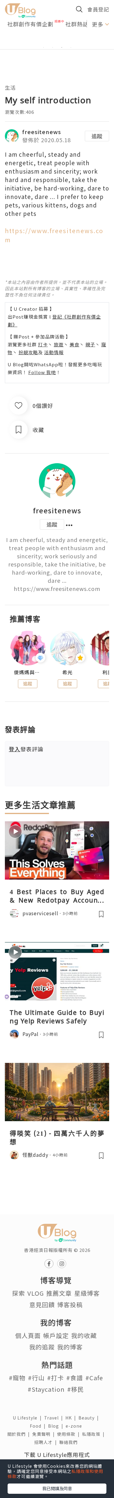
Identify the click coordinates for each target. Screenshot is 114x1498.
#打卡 (55, 1377)
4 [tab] (71, 47)
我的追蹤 (42, 1346)
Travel (54, 1418)
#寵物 (17, 1377)
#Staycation (46, 1389)
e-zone (75, 1426)
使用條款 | (69, 1434)
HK (71, 1418)
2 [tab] (53, 47)
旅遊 (59, 344)
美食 (74, 344)
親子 (90, 344)
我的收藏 (84, 1335)
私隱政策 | (94, 1434)
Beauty (89, 1418)
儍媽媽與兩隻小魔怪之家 (28, 672)
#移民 (75, 1389)
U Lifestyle (28, 1418)
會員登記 (98, 9)
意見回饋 (42, 1304)
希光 (67, 672)
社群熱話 (76, 24)
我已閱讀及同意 (57, 1488)
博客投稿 (70, 1304)
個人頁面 (28, 1335)
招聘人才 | (46, 1442)
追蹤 (97, 136)
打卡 (43, 344)
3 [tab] (62, 47)
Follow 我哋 (42, 372)
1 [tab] (43, 47)
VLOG (35, 1293)
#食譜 (74, 1377)
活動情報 (54, 352)
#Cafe (94, 1377)
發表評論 (26, 749)
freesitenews (41, 132)
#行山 (36, 1377)
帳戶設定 (56, 1335)
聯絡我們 (69, 1442)
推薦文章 (59, 1293)
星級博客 (87, 1293)
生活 (10, 87)
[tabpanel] (57, 40)
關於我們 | (19, 1434)
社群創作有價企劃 (30, 24)
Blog (57, 1426)
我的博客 (70, 1346)
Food (39, 1426)
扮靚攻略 (28, 352)
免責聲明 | (44, 1434)
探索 (18, 1293)
